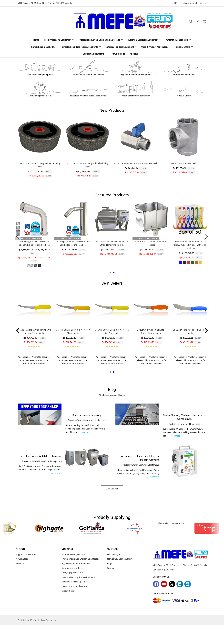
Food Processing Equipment (58, 39)
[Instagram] (187, 584)
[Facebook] (156, 584)
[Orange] (196, 262)
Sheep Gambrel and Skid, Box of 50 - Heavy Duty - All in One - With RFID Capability (190, 245)
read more (86, 432)
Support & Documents (94, 53)
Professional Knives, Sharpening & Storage (100, 39)
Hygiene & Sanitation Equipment (143, 39)
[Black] (184, 262)
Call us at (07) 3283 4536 (163, 569)
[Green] (192, 262)
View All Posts (112, 488)
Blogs (109, 563)
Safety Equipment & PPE (43, 46)
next (206, 236)
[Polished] (28, 265)
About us (134, 53)
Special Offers (183, 46)
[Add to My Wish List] (56, 125)
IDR (176, 3)
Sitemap (110, 568)
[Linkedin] (179, 584)
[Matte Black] (40, 265)
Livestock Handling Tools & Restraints (80, 46)
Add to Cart (40, 152)
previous (17, 236)
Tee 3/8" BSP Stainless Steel (183, 163)
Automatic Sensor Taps (177, 39)
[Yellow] (200, 262)
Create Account (190, 3)
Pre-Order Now (135, 152)
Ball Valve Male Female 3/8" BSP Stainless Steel (135, 163)
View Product (34, 230)
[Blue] (180, 262)
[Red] (188, 262)
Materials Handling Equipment (120, 46)
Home (36, 39)
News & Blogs (118, 53)
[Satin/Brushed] (32, 265)
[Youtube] (164, 584)
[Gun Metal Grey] (36, 265)
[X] (172, 584)
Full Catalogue (113, 554)
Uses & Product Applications (155, 46)
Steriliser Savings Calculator (119, 558)
